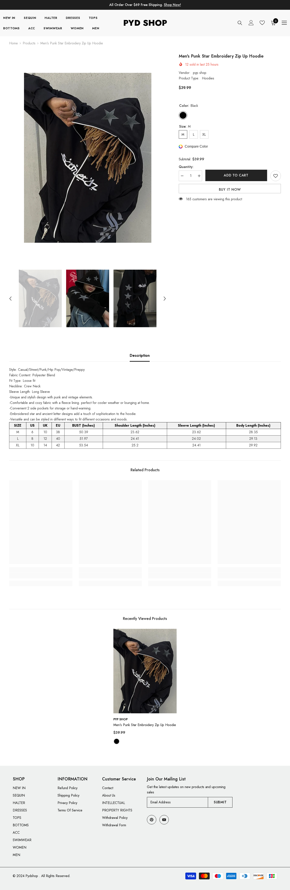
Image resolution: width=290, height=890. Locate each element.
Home (13, 43)
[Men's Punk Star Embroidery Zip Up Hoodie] (145, 671)
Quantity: (186, 166)
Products (29, 43)
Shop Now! (172, 4)
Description (140, 355)
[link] (40, 575)
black (116, 741)
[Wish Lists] (262, 22)
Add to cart (236, 175)
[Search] (240, 23)
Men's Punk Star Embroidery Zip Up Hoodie (144, 724)
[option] (87, 158)
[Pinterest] (151, 819)
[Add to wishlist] (275, 176)
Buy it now (230, 189)
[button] (10, 298)
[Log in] (251, 22)
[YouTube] (164, 819)
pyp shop (199, 72)
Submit (220, 802)
